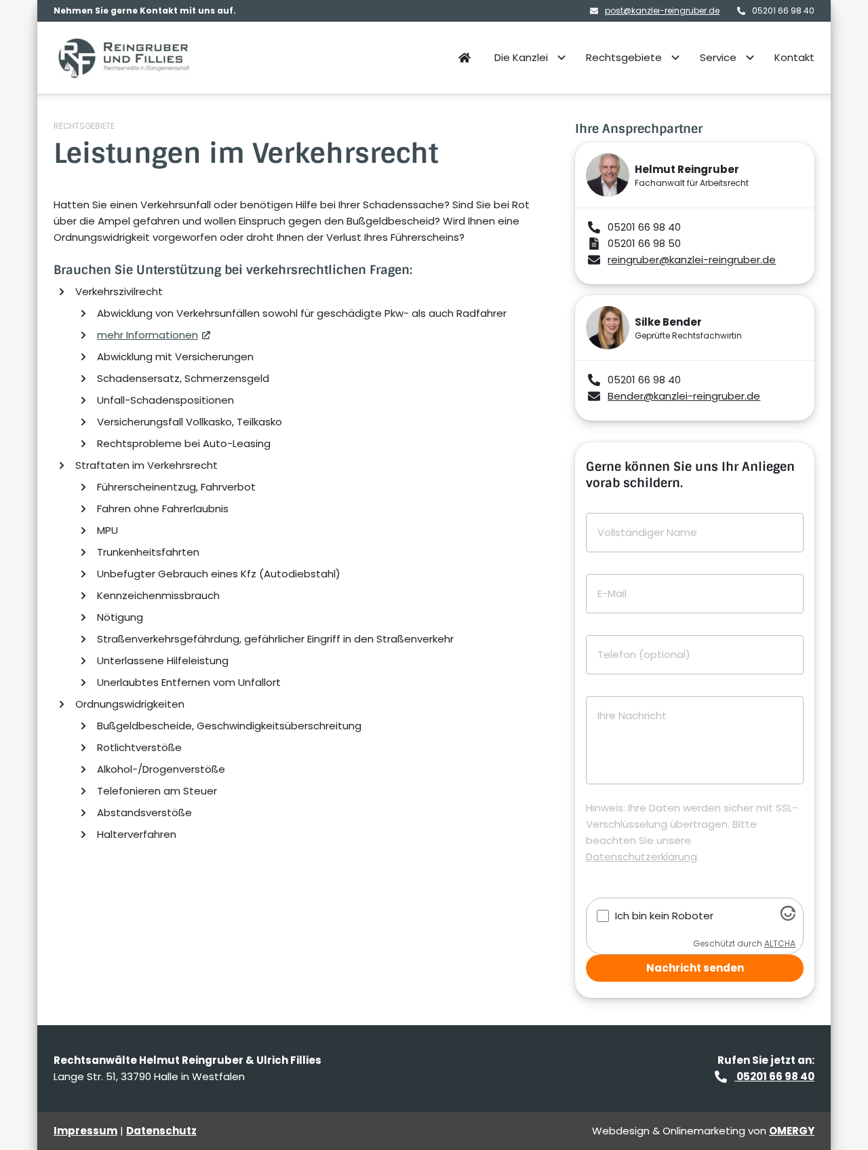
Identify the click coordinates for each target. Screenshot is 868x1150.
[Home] (465, 58)
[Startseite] (124, 57)
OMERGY (791, 1131)
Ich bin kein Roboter (664, 915)
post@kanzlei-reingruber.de (662, 10)
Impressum (85, 1131)
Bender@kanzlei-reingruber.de (684, 396)
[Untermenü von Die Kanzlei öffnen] (561, 58)
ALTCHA (779, 943)
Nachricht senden (695, 968)
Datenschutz (161, 1131)
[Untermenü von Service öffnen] (750, 58)
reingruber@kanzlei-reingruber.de (692, 259)
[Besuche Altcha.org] (788, 917)
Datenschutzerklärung (641, 856)
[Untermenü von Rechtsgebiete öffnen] (675, 58)
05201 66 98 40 (774, 1076)
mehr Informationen (147, 335)
